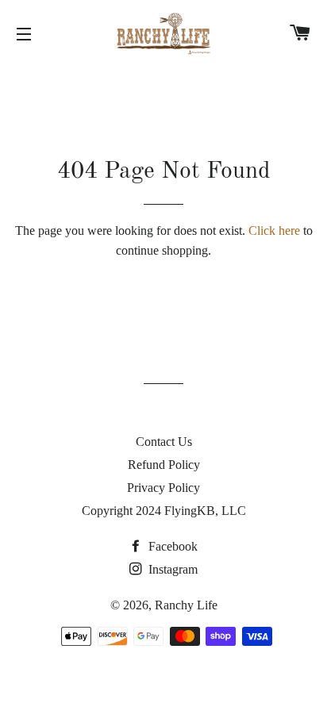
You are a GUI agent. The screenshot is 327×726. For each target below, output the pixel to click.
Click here (274, 230)
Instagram (171, 569)
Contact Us (164, 441)
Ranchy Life (186, 605)
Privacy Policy (163, 487)
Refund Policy (164, 464)
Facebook (171, 546)
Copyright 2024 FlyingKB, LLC (164, 510)
